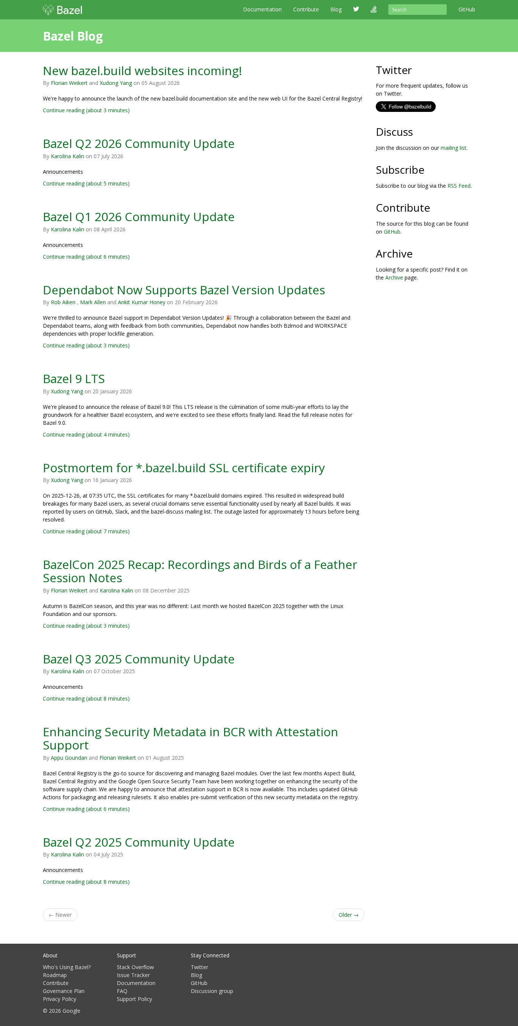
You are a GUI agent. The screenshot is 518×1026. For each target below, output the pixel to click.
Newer (60, 914)
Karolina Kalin (67, 156)
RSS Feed (459, 185)
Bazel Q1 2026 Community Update (139, 216)
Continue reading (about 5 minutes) (86, 183)
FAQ (122, 991)
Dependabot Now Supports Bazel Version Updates (184, 289)
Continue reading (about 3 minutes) (86, 110)
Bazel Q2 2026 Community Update (139, 143)
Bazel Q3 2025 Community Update (139, 658)
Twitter (199, 967)
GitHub (392, 231)
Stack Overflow (135, 967)
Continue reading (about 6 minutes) (86, 256)
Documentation (262, 9)
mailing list (453, 147)
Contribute (306, 9)
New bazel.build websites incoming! (142, 70)
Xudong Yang (116, 82)
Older (349, 914)
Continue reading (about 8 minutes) (86, 698)
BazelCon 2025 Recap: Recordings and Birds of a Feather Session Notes (200, 571)
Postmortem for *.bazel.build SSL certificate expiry (184, 467)
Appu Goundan (69, 757)
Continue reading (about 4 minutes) (86, 434)
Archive (394, 277)
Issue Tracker (133, 975)
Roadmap (55, 975)
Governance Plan (64, 991)
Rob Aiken (63, 302)
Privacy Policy (59, 998)
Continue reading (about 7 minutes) (86, 531)
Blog (196, 975)
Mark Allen (93, 302)
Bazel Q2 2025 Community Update (139, 842)
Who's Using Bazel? (67, 967)
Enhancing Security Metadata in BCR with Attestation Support (190, 738)
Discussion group (212, 991)
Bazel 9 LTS (74, 378)
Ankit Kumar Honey (141, 302)
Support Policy (134, 998)
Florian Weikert (69, 82)
